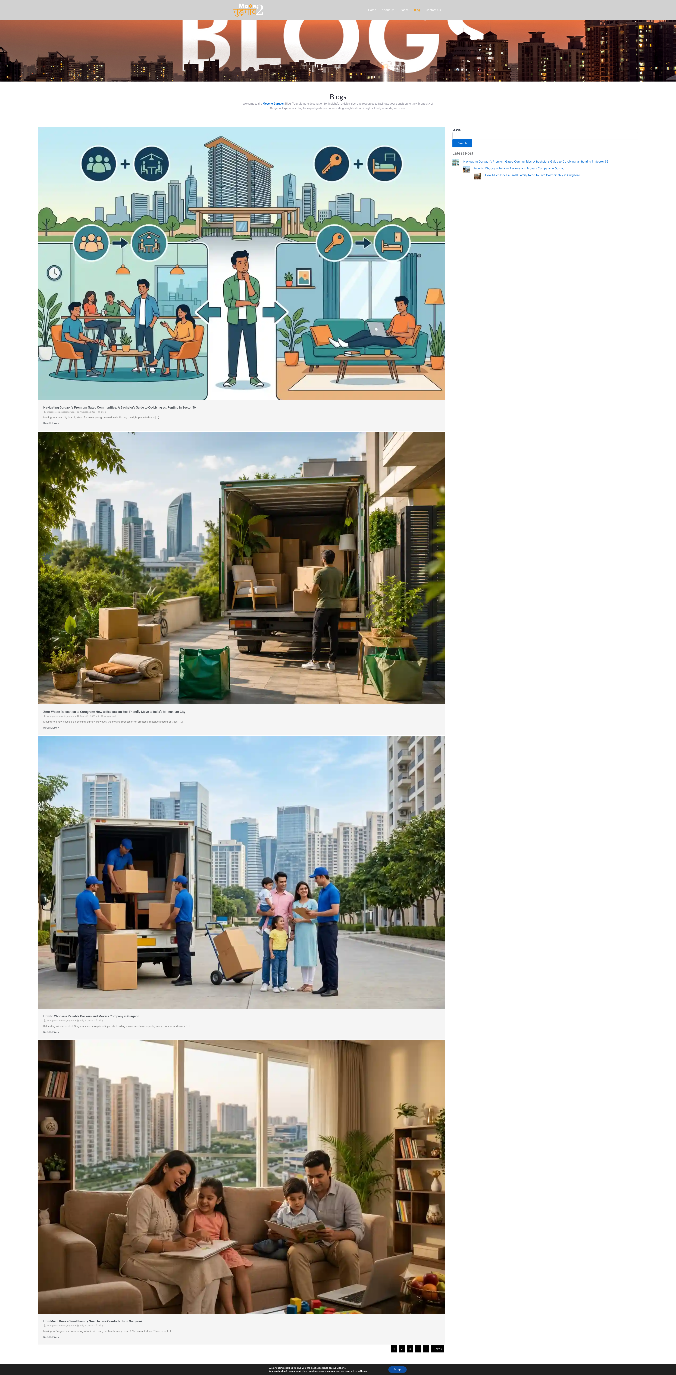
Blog (103, 411)
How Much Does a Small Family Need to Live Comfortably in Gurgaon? (92, 1321)
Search (456, 129)
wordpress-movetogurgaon (60, 411)
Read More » (51, 423)
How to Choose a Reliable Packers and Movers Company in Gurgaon (91, 1016)
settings (362, 1371)
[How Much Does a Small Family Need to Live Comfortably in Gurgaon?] (477, 176)
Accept (397, 1369)
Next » (437, 1349)
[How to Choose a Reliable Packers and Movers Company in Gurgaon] (466, 169)
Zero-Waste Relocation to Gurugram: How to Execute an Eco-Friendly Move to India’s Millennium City (114, 712)
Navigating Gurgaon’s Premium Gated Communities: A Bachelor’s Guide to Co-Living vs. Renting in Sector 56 (119, 407)
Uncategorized (108, 716)
